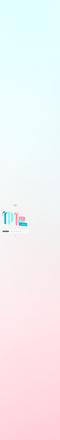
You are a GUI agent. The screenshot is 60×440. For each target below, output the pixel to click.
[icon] (15, 236)
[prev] (27, 231)
